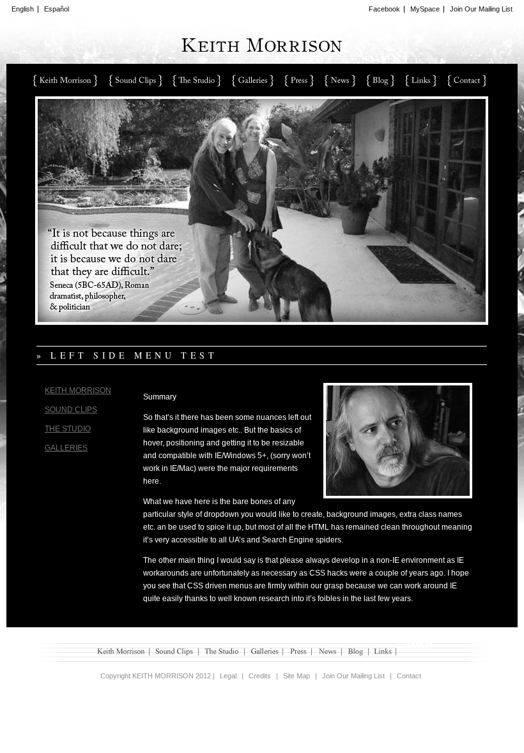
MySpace (425, 9)
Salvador (467, 80)
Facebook (384, 9)
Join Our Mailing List (481, 9)
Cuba (253, 80)
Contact (409, 676)
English (23, 9)
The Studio (68, 428)
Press (298, 652)
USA (65, 80)
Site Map (296, 676)
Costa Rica (380, 80)
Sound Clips (71, 409)
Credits (260, 676)
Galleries (66, 448)
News (327, 652)
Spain (299, 80)
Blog (355, 652)
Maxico (197, 80)
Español (56, 9)
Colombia (135, 80)
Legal (228, 676)
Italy (340, 80)
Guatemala (420, 80)
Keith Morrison (78, 390)
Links (383, 652)
